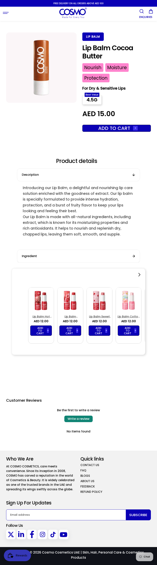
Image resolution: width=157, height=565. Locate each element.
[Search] (141, 11)
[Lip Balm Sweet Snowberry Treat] (99, 300)
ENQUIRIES (145, 17)
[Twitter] (11, 534)
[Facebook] (32, 534)
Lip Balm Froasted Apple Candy (70, 317)
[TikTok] (53, 534)
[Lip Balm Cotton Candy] (128, 300)
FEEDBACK (87, 486)
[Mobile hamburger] (6, 13)
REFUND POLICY (91, 492)
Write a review (78, 419)
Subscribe (138, 514)
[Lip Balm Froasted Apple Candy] (70, 300)
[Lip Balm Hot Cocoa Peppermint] (41, 300)
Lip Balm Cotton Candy (129, 317)
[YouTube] (63, 534)
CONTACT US (89, 465)
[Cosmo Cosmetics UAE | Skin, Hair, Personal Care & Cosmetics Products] (73, 13)
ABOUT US (87, 481)
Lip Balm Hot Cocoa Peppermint (41, 317)
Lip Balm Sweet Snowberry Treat (99, 317)
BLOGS (85, 476)
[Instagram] (42, 534)
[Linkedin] (21, 534)
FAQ (83, 470)
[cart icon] (151, 11)
